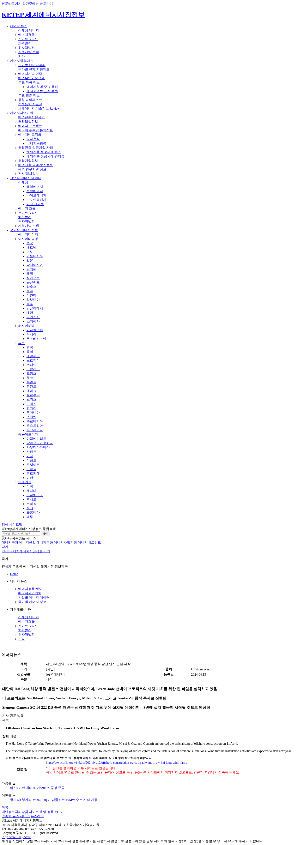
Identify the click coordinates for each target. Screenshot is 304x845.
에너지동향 (44, 542)
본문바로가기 (12, 3)
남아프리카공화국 (39, 443)
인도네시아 (34, 256)
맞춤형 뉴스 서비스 (16, 816)
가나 (29, 456)
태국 (29, 273)
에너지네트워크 (29, 134)
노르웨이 (33, 360)
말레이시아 (34, 265)
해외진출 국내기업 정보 (35, 165)
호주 (29, 304)
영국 (29, 347)
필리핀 (31, 269)
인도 (29, 252)
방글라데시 (34, 308)
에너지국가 (10, 542)
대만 (29, 312)
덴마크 (31, 391)
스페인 (31, 365)
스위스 (31, 399)
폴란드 (31, 382)
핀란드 (31, 386)
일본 (29, 260)
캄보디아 (33, 299)
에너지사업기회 (21, 113)
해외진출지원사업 (31, 117)
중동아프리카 (28, 434)
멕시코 (31, 499)
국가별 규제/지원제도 (34, 69)
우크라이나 (34, 430)
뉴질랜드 (33, 282)
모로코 (31, 469)
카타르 (31, 451)
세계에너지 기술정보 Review (39, 108)
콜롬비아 (33, 512)
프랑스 (31, 373)
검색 (45, 533)
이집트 (31, 460)
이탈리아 (33, 369)
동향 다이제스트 (30, 100)
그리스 (31, 404)
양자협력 (33, 139)
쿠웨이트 (33, 464)
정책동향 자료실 (30, 104)
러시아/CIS (26, 325)
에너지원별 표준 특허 (42, 91)
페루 (29, 517)
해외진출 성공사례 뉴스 (43, 152)
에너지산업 (27, 542)
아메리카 (24, 482)
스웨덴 (31, 417)
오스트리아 (34, 425)
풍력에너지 (34, 191)
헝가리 (31, 408)
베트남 (31, 247)
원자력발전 (26, 47)
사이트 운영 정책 (41, 812)
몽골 (29, 291)
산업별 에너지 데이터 (25, 178)
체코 (29, 378)
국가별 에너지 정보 (24, 230)
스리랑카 (33, 321)
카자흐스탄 (34, 330)
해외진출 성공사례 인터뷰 (45, 156)
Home (14, 574)
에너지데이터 (28, 234)
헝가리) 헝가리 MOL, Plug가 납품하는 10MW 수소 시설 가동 (53, 800)
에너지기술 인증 (30, 74)
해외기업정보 (28, 160)
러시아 (31, 334)
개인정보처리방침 (15, 812)
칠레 (29, 508)
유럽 (21, 343)
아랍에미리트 (36, 438)
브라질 (31, 504)
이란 (29, 477)
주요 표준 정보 (29, 95)
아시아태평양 (28, 239)
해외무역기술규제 (31, 78)
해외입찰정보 (28, 121)
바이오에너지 (36, 195)
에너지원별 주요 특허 (42, 87)
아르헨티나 (34, 495)
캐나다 (31, 491)
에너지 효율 (27, 208)
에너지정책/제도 (22, 60)
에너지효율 (26, 34)
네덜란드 (33, 356)
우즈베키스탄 (36, 338)
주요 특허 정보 (29, 82)
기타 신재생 (35, 204)
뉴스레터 (37, 816)
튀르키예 (33, 473)
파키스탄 (33, 317)
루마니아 (33, 412)
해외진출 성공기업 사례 (35, 147)
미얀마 (31, 295)
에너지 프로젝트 (30, 126)
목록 (5, 807)
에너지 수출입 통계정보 (35, 130)
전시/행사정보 (28, 173)
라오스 (31, 286)
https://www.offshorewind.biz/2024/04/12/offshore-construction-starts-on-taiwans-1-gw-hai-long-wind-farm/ (116, 762)
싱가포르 (33, 278)
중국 (29, 243)
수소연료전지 (36, 199)
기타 (21, 56)
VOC (58, 812)
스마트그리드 (28, 39)
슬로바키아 (34, 421)
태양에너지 (34, 186)
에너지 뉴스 (18, 26)
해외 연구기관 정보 (32, 169)
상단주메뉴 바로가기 (37, 3)
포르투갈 (33, 395)
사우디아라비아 (38, 447)
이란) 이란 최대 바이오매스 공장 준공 (37, 788)
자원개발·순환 (28, 52)
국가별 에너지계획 (31, 65)
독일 (29, 352)
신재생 (23, 182)
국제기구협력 (36, 143)
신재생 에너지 (28, 30)
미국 (29, 486)
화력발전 (24, 43)
